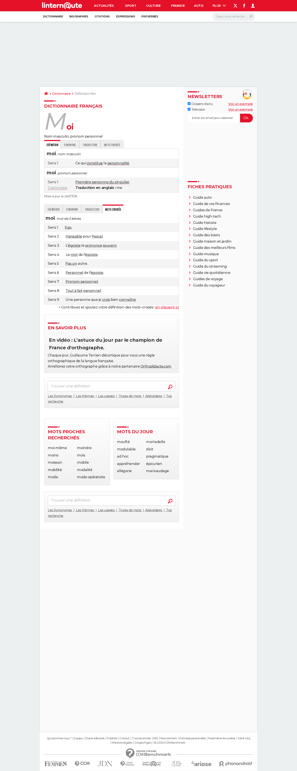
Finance (178, 6)
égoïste (74, 245)
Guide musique (206, 254)
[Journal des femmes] (55, 763)
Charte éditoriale (95, 738)
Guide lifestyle (205, 229)
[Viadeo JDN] (176, 763)
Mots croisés (112, 144)
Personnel (74, 273)
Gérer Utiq (244, 738)
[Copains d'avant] (152, 763)
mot (74, 255)
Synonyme (70, 144)
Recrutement (168, 738)
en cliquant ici (167, 307)
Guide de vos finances (211, 204)
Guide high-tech (207, 216)
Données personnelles (192, 738)
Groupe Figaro (143, 742)
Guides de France (207, 210)
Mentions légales (122, 742)
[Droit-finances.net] (127, 763)
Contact (125, 738)
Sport (130, 6)
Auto (198, 6)
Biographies (78, 16)
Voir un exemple (240, 104)
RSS (155, 738)
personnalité (118, 163)
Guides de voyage (208, 279)
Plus (217, 6)
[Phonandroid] (236, 763)
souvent (110, 245)
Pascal (97, 236)
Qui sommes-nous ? (59, 738)
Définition (53, 209)
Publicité (112, 738)
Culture (153, 6)
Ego (68, 227)
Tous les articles (141, 738)
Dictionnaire (53, 16)
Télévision (197, 110)
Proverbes (149, 16)
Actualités (104, 6)
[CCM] (82, 763)
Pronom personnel (82, 282)
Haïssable (74, 236)
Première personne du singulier (102, 182)
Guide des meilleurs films (214, 248)
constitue (95, 163)
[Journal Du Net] (105, 763)
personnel (92, 291)
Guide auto (202, 197)
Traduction (90, 144)
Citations (102, 16)
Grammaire (57, 188)
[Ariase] (201, 763)
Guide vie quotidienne (211, 273)
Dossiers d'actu (201, 104)
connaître (127, 300)
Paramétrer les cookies (221, 738)
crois (106, 300)
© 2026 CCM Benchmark (169, 742)
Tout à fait (74, 291)
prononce (93, 245)
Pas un (71, 263)
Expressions (125, 16)
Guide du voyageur (209, 285)
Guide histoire (205, 223)
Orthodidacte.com (155, 366)
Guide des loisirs (206, 235)
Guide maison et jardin (212, 241)
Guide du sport (205, 260)
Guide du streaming (210, 266)
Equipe (78, 738)
